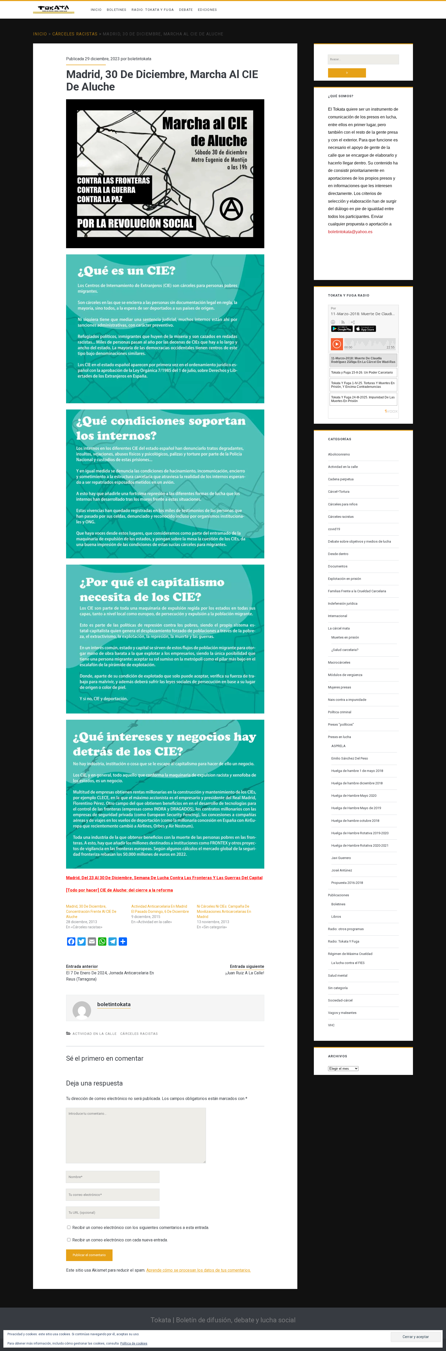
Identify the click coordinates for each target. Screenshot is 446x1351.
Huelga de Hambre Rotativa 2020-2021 (359, 845)
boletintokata (139, 58)
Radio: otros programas (346, 929)
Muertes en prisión (345, 637)
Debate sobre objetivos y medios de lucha (359, 541)
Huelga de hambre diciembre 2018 (357, 783)
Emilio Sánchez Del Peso (349, 758)
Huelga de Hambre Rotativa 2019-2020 (359, 833)
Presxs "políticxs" (341, 724)
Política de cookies (133, 1343)
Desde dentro (338, 554)
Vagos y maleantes (342, 1013)
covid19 (334, 529)
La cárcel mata (339, 628)
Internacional (337, 616)
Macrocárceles (339, 662)
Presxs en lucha (339, 737)
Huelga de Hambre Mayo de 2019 (356, 808)
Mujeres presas (339, 687)
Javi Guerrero (341, 858)
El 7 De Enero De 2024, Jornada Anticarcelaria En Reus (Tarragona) (110, 976)
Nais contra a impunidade (347, 700)
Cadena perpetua (341, 479)
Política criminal (339, 712)
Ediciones (207, 10)
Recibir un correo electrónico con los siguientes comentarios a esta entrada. (140, 1227)
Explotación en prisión (344, 579)
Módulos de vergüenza (345, 675)
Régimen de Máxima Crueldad (350, 954)
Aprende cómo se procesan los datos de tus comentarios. (198, 1270)
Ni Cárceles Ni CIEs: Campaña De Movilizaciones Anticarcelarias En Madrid (224, 911)
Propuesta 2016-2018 (347, 883)
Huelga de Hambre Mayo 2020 (353, 796)
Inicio (96, 10)
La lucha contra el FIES (348, 963)
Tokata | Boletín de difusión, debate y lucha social (223, 1320)
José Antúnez (341, 870)
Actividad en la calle (95, 1034)
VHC (331, 1025)
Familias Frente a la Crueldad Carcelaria (357, 591)
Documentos (337, 566)
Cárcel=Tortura (338, 492)
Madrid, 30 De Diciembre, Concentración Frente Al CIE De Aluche (91, 911)
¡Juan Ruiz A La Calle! (244, 972)
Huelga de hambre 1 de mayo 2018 (357, 771)
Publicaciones (338, 895)
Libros (336, 917)
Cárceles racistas (75, 34)
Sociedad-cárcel (340, 1000)
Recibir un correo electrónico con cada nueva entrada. (120, 1240)
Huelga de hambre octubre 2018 (355, 821)
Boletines (117, 10)
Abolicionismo (339, 454)
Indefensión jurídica (342, 603)
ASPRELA (338, 746)
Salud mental (337, 975)
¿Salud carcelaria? (345, 650)
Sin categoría (338, 988)
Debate (186, 10)
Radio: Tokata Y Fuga (153, 10)
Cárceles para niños (342, 504)
